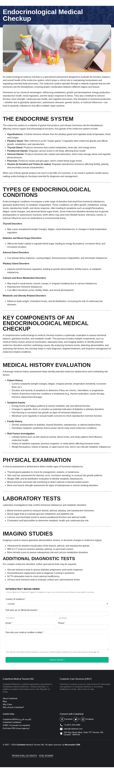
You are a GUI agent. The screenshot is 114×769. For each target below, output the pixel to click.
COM (77, 745)
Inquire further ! (57, 659)
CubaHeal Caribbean (12, 722)
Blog (5, 701)
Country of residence (16, 599)
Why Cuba (7, 704)
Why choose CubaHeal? (13, 707)
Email (9, 623)
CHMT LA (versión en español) (16, 725)
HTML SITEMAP (46, 755)
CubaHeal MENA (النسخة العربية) (17, 719)
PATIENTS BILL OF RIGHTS (24, 755)
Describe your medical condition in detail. (25, 632)
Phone (61, 623)
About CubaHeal (10, 698)
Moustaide (70, 745)
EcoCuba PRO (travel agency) (16, 728)
